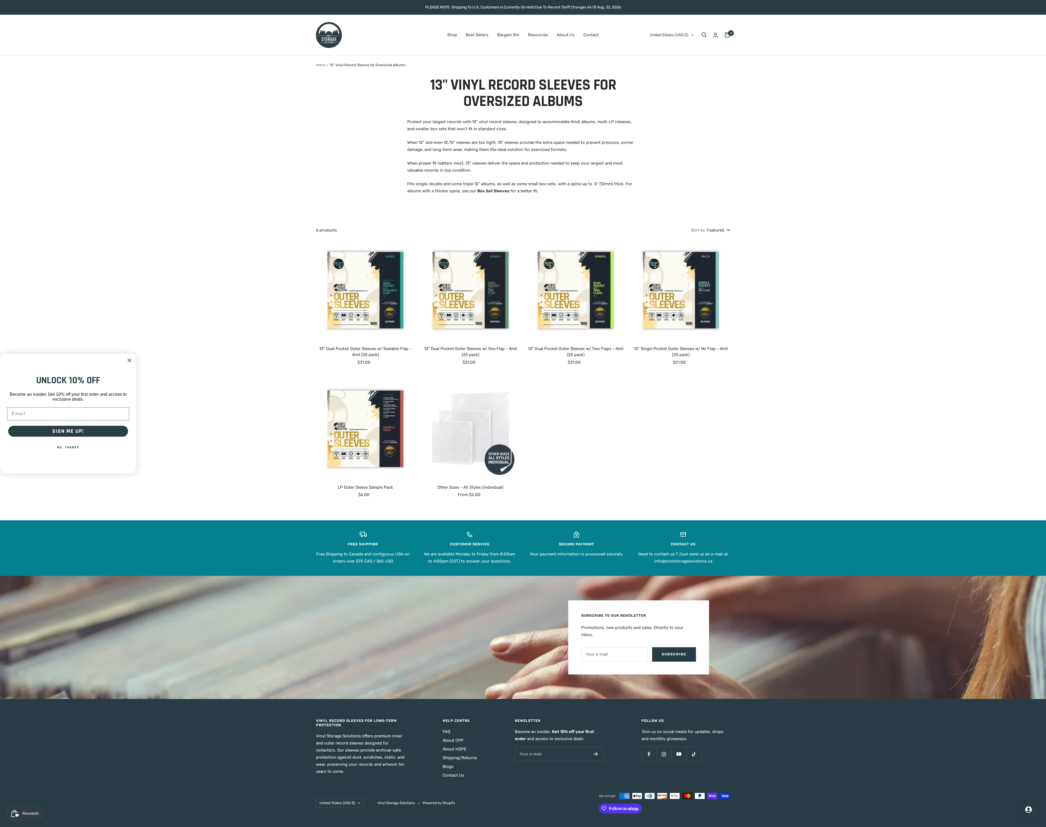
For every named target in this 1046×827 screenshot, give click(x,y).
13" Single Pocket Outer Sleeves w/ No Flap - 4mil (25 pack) (681, 351)
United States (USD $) (669, 35)
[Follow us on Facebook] (648, 754)
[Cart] (727, 34)
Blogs (448, 766)
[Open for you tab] (1028, 809)
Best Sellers (477, 34)
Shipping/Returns (460, 757)
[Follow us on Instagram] (663, 754)
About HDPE (454, 749)
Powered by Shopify (439, 803)
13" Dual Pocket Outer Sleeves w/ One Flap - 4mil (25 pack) (470, 351)
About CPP (453, 740)
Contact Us (453, 775)
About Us (566, 34)
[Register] (595, 754)
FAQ (446, 731)
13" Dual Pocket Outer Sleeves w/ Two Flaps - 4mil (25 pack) (576, 351)
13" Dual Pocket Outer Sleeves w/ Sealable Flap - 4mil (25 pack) (365, 351)
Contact (591, 34)
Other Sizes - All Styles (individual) (470, 487)
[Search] (704, 34)
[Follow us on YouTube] (678, 754)
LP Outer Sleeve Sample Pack (365, 487)
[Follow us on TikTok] (693, 754)
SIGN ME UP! (68, 431)
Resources (538, 34)
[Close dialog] (129, 360)
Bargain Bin (508, 34)
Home (321, 65)
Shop (452, 34)
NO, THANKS (68, 447)
